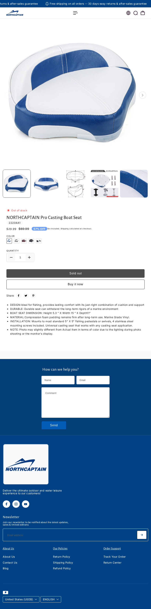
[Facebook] (18, 295)
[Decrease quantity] (11, 257)
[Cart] (142, 13)
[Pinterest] (33, 295)
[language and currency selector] (128, 13)
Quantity (12, 250)
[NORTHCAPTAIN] (29, 13)
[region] (75, 95)
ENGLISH (49, 599)
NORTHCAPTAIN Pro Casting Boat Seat (44, 217)
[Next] (142, 95)
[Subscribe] (142, 535)
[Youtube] (25, 504)
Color (10, 236)
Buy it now (75, 284)
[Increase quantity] (29, 257)
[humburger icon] (75, 13)
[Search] (135, 13)
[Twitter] (26, 295)
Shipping (65, 228)
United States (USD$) (19, 599)
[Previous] (8, 95)
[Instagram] (16, 504)
